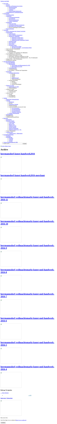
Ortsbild (5, 98)
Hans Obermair (12, 42)
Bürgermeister (12, 64)
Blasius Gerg (12, 124)
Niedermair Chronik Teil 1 (17, 37)
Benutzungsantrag (13, 7)
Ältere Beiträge (5, 392)
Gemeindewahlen (13, 67)
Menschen (5, 118)
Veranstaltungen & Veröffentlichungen (14, 12)
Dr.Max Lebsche (12, 127)
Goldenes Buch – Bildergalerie (15, 133)
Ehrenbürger (9, 119)
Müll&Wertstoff (15, 78)
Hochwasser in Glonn (16, 46)
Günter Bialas (12, 122)
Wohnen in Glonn (10, 85)
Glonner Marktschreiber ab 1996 (10, 142)
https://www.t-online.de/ (21, 420)
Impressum (3, 398)
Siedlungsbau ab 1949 (14, 86)
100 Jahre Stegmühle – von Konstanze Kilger (22, 47)
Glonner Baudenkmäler (14, 113)
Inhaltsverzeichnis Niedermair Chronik (20, 40)
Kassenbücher (12, 18)
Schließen (3, 422)
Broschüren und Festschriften (15, 26)
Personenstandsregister (14, 20)
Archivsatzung (12, 8)
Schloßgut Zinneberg (16, 112)
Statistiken (8, 136)
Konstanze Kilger (13, 45)
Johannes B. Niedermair (14, 36)
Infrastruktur (9, 71)
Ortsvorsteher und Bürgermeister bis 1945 (21, 65)
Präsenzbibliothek (10, 28)
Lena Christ (11, 123)
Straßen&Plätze (9, 114)
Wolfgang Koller (12, 41)
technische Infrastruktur (14, 73)
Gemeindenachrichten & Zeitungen (16, 25)
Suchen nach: (6, 143)
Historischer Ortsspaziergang (12, 99)
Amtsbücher (8, 16)
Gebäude (8, 100)
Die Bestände (6, 13)
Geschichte (5, 30)
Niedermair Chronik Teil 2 (17, 38)
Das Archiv (5, 3)
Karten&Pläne (9, 137)
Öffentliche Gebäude (13, 104)
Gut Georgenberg (15, 108)
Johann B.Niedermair (13, 128)
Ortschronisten (9, 32)
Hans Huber (11, 43)
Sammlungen (9, 22)
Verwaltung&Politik (10, 62)
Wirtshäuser (11, 102)
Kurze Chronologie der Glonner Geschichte (15, 31)
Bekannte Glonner (10, 120)
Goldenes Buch (9, 132)
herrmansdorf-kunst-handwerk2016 (18, 153)
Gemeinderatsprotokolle (14, 17)
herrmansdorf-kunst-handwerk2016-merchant (23, 175)
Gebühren (11, 9)
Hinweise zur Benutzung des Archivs (14, 6)
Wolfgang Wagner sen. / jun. (15, 129)
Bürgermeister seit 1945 (17, 66)
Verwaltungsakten (10, 14)
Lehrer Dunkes (12, 33)
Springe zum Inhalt (5, 1)
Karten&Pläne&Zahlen (8, 134)
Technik (10, 141)
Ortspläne (11, 138)
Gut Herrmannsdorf (16, 109)
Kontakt (8, 4)
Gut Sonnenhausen (16, 110)
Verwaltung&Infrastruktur (9, 61)
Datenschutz (10, 398)
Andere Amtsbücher (13, 21)
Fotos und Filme (12, 23)
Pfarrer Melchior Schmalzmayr (15, 35)
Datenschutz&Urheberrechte (15, 11)
